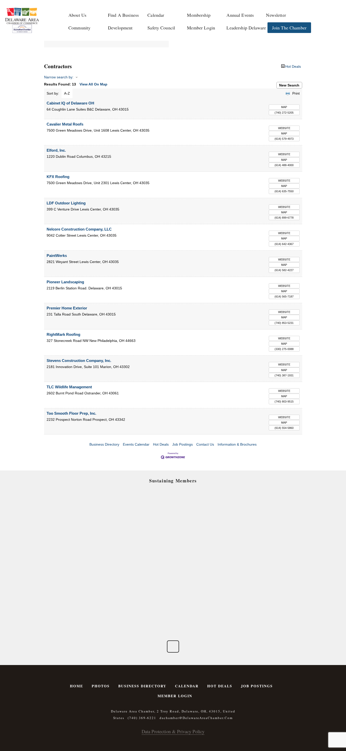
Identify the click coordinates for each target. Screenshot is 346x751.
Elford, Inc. (56, 150)
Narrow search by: (58, 77)
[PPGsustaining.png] (142, 547)
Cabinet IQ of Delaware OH (70, 103)
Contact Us (205, 444)
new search (289, 85)
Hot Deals (293, 66)
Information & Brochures (237, 444)
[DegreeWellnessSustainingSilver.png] (142, 581)
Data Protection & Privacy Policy (173, 731)
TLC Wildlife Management (69, 387)
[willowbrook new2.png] (82, 615)
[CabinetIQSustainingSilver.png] (264, 547)
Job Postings (182, 444)
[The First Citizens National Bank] (203, 581)
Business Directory (104, 444)
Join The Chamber (289, 28)
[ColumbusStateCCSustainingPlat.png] (82, 512)
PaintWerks (57, 255)
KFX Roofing (58, 176)
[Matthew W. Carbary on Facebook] (173, 646)
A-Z (67, 93)
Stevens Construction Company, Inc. (79, 360)
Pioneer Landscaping (65, 282)
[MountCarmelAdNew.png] (82, 547)
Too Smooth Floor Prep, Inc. (71, 413)
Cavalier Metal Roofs (65, 124)
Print (296, 93)
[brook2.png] (203, 547)
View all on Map (93, 84)
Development (120, 28)
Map (284, 107)
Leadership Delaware (246, 28)
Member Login (201, 28)
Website (284, 128)
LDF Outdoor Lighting (66, 203)
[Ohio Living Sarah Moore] (264, 581)
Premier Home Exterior (67, 308)
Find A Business (123, 15)
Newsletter (276, 15)
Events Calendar (136, 444)
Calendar (155, 15)
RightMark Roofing (63, 334)
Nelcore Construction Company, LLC (79, 229)
